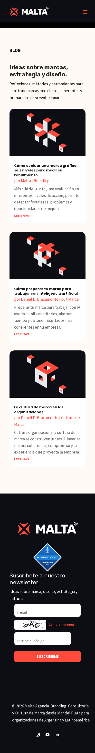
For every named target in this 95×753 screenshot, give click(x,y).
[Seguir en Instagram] (38, 734)
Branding (41, 180)
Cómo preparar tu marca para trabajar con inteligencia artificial (46, 291)
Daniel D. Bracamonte (39, 299)
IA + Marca (70, 299)
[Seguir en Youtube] (47, 734)
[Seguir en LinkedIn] (57, 734)
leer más (21, 215)
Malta (26, 180)
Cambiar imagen (61, 625)
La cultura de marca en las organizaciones (38, 409)
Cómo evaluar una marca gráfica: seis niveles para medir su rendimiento (45, 170)
